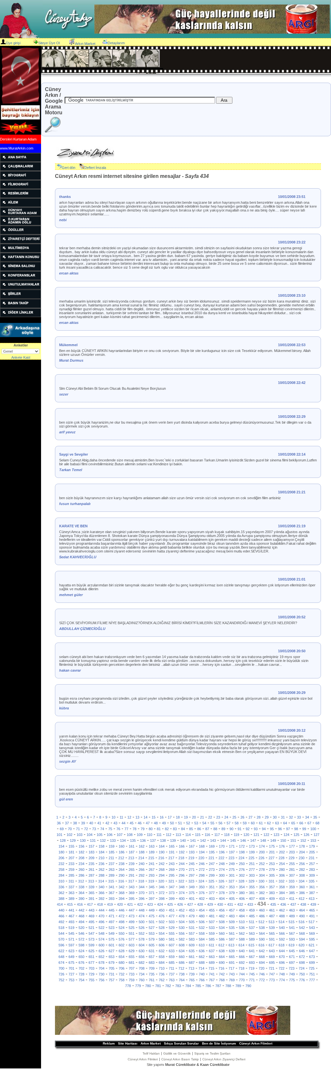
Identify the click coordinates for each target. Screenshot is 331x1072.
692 (242, 962)
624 (81, 951)
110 (149, 835)
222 (221, 858)
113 (178, 835)
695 (272, 962)
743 (232, 974)
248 (222, 864)
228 (281, 858)
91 (239, 829)
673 (312, 957)
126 (306, 835)
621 (312, 945)
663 (212, 957)
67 (309, 823)
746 (262, 974)
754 (81, 980)
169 (212, 846)
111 (159, 835)
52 (188, 823)
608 (182, 945)
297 (192, 875)
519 (71, 928)
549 (111, 933)
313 (91, 881)
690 (222, 962)
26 (242, 817)
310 (61, 881)
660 (182, 957)
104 (89, 835)
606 (162, 945)
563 (252, 933)
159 (111, 846)
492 (61, 922)
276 (242, 869)
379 (232, 893)
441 (71, 910)
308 (302, 875)
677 (91, 962)
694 (262, 962)
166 (182, 846)
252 (262, 864)
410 (282, 899)
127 (316, 835)
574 (101, 939)
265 (131, 869)
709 (152, 968)
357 (272, 887)
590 (262, 939)
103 (79, 835)
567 (292, 933)
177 (292, 846)
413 (312, 899)
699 (312, 962)
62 (269, 823)
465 (312, 910)
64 (285, 823)
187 (131, 852)
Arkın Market (85, 44)
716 (221, 968)
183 (91, 852)
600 (101, 945)
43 (115, 823)
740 (202, 974)
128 (63, 840)
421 (130, 904)
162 (141, 846)
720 (261, 968)
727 (71, 974)
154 (61, 846)
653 (111, 957)
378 (222, 893)
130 (83, 840)
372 (162, 893)
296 (182, 875)
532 (202, 928)
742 (222, 974)
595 (312, 939)
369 (131, 893)
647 (312, 951)
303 (252, 875)
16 (162, 817)
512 (261, 922)
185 (111, 852)
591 (272, 939)
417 (90, 904)
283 (312, 869)
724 (301, 968)
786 (208, 986)
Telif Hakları (151, 1053)
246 (202, 864)
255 (292, 864)
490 (302, 916)
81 (159, 829)
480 (202, 916)
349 (192, 887)
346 (162, 887)
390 (81, 899)
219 (191, 858)
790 (248, 986)
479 (192, 916)
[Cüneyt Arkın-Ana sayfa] (20, 160)
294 (162, 875)
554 (162, 933)
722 (281, 968)
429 (210, 904)
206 (61, 858)
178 (302, 846)
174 (262, 846)
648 (61, 957)
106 (109, 835)
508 (222, 922)
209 (91, 858)
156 (81, 846)
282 (302, 869)
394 (121, 899)
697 (292, 962)
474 (141, 916)
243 (172, 864)
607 (172, 945)
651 (91, 957)
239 (131, 864)
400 (182, 899)
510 (242, 922)
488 (282, 916)
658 (162, 957)
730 (101, 974)
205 (312, 852)
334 (301, 881)
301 (232, 875)
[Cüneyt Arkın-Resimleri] (20, 197)
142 (203, 840)
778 (128, 986)
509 (232, 922)
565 (272, 933)
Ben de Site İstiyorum (219, 1043)
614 (241, 945)
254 (282, 864)
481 (212, 916)
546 (81, 933)
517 (312, 922)
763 (172, 980)
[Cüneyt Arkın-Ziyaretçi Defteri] (20, 242)
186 (121, 852)
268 (162, 869)
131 (93, 840)
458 (242, 910)
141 (193, 840)
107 (120, 835)
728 (81, 974)
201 (272, 852)
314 (101, 881)
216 (161, 858)
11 (121, 817)
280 (282, 869)
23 (218, 817)
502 (162, 922)
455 (212, 910)
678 (101, 962)
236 (101, 864)
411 (291, 899)
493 (71, 922)
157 (91, 846)
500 (141, 922)
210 (101, 858)
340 (101, 887)
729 (91, 974)
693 (252, 962)
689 (212, 962)
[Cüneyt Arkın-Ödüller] (20, 233)
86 (199, 829)
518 (61, 928)
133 (113, 840)
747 (272, 974)
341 (111, 887)
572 (81, 939)
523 (111, 928)
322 (181, 881)
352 (222, 887)
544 (61, 933)
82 (167, 829)
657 (152, 957)
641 (252, 951)
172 (242, 846)
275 (232, 869)
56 (220, 823)
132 (103, 840)
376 (202, 893)
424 (160, 904)
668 (262, 957)
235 (91, 864)
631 (152, 951)
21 (202, 817)
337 (71, 887)
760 (141, 980)
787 (218, 986)
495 (91, 922)
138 (163, 840)
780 (148, 986)
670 (282, 957)
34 (307, 817)
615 (251, 945)
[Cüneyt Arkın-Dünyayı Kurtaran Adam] (20, 215)
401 (192, 899)
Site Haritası (127, 1043)
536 (242, 928)
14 (145, 817)
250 (242, 864)
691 (232, 962)
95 (272, 829)
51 (180, 823)
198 (242, 852)
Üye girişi (13, 43)
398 (162, 899)
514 (281, 922)
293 (152, 875)
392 (101, 899)
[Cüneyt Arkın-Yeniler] (19, 133)
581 (172, 939)
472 (121, 916)
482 (222, 916)
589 (252, 939)
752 (61, 980)
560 (222, 933)
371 (152, 893)
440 (61, 910)
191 (172, 852)
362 (61, 893)
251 (252, 864)
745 (252, 974)
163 (152, 846)
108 (130, 835)
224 (241, 858)
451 (172, 910)
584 (202, 939)
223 (231, 858)
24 (226, 817)
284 (61, 875)
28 (259, 817)
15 (153, 817)
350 (202, 887)
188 (141, 852)
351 (212, 887)
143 (213, 840)
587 (232, 939)
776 (302, 980)
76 (118, 829)
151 (293, 840)
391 (91, 899)
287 (91, 875)
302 (242, 875)
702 (81, 968)
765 (192, 980)
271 (192, 869)
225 (251, 858)
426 (180, 904)
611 (211, 945)
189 (152, 852)
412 (301, 899)
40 (91, 823)
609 (192, 945)
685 (172, 962)
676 (81, 962)
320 (161, 881)
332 (281, 881)
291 (131, 875)
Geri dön (68, 168)
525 (131, 928)
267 (152, 869)
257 (312, 864)
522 (101, 928)
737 (172, 974)
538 (262, 928)
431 (230, 904)
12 (129, 817)
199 (252, 852)
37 (67, 823)
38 (75, 823)
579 (152, 939)
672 (302, 957)
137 (153, 840)
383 (272, 893)
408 (262, 899)
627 (111, 951)
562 (242, 933)
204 (302, 852)
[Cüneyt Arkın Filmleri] (20, 188)
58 (237, 823)
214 (141, 858)
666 (242, 957)
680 (121, 962)
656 (141, 957)
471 (111, 916)
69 (62, 829)
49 (164, 823)
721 (271, 968)
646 (302, 951)
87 (207, 829)
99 (304, 829)
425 (170, 904)
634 (182, 951)
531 (192, 928)
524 (121, 928)
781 (158, 986)
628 (121, 951)
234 (81, 864)
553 (152, 933)
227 (271, 858)
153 (313, 840)
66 (301, 823)
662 (202, 957)
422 (140, 904)
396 (141, 899)
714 (201, 968)
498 (121, 922)
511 (251, 922)
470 (101, 916)
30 (275, 817)
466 (61, 916)
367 (111, 893)
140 (183, 840)
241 (152, 864)
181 (71, 852)
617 (271, 945)
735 (152, 974)
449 (152, 910)
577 (131, 939)
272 (202, 869)
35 (315, 817)
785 (198, 986)
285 (71, 875)
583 (192, 939)
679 (111, 962)
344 (141, 887)
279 (272, 869)
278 (262, 869)
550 (121, 933)
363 (71, 893)
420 (120, 904)
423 (150, 904)
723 (291, 968)
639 (232, 951)
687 (192, 962)
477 (172, 916)
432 (240, 904)
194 (202, 852)
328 (241, 881)
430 (220, 904)
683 (152, 962)
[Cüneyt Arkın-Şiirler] (20, 297)
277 (252, 869)
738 (182, 974)
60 (253, 823)
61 (261, 823)
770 (242, 980)
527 (152, 928)
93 (256, 829)
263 (111, 869)
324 (201, 881)
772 (262, 980)
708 (141, 968)
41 (99, 823)
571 (71, 939)
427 (190, 904)
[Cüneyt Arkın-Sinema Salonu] (20, 270)
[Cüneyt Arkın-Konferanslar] (20, 279)
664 (222, 957)
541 (292, 928)
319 (151, 881)
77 (126, 829)
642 (262, 951)
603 (131, 945)
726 (61, 974)
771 (252, 980)
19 (186, 817)
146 (243, 840)
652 (101, 957)
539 (272, 928)
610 (202, 945)
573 (91, 939)
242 (162, 864)
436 (283, 904)
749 (292, 974)
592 (282, 939)
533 (212, 928)
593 (292, 939)
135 (133, 840)
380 (242, 893)
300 (222, 875)
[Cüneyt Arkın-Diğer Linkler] (20, 316)
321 (171, 881)
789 (238, 986)
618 (281, 945)
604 (141, 945)
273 (212, 869)
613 (231, 945)
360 (302, 887)
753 (71, 980)
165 (172, 846)
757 (111, 980)
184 (101, 852)
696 (282, 962)
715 (211, 968)
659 (172, 957)
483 (232, 916)
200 (262, 852)
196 (222, 852)
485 (252, 916)
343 (131, 887)
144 (223, 840)
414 (60, 904)
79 (142, 829)
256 (302, 864)
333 (291, 881)
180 (61, 852)
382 (262, 893)
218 (181, 858)
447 (131, 910)
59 (245, 823)
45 (131, 823)
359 (292, 887)
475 (152, 916)
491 (312, 916)
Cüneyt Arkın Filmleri (255, 1043)
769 (232, 980)
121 (256, 835)
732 (121, 974)
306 (282, 875)
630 (141, 951)
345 (152, 887)
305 (272, 875)
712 (181, 968)
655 (131, 957)
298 (202, 875)
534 (222, 928)
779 (138, 986)
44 (123, 823)
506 (202, 922)
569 (312, 933)
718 (241, 968)
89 (223, 829)
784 (188, 986)
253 (272, 864)
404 (222, 899)
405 (232, 899)
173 (252, 846)
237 (111, 864)
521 (91, 928)
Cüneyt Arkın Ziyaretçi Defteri (223, 1059)
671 (292, 957)
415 (70, 904)
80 (151, 829)
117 (217, 835)
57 (228, 823)
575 (111, 939)
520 (81, 928)
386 (302, 893)
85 (191, 829)
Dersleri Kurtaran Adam (18, 139)
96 (280, 829)
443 (91, 910)
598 (81, 945)
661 (192, 957)
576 (121, 939)
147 (253, 840)
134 (123, 840)
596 (61, 945)
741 (212, 974)
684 (162, 962)
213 (131, 858)
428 (200, 904)
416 (80, 904)
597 (71, 945)
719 (251, 968)
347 (172, 887)
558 (202, 933)
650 (81, 957)
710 (162, 968)
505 (192, 922)
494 (81, 922)
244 (182, 864)
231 (312, 858)
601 (111, 945)
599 (91, 945)
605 (152, 945)
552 (141, 933)
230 (301, 858)
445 (111, 910)
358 (282, 887)
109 (140, 835)
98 (296, 829)
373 (172, 893)
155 (71, 846)
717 (231, 968)
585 (212, 939)
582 (182, 939)
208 (81, 858)
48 (156, 823)
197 (232, 852)
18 (178, 817)
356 (262, 887)
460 (262, 910)
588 (242, 939)
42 (107, 823)
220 (201, 858)
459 (252, 910)
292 (141, 875)
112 (168, 835)
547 (91, 933)
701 (71, 968)
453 (192, 910)
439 (313, 904)
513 (271, 922)
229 (291, 858)
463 (292, 910)
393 (111, 899)
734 (141, 974)
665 (232, 957)
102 (69, 835)
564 (262, 933)
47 (148, 823)
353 (232, 887)
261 (91, 869)
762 (162, 980)
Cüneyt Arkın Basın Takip (180, 1059)
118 (227, 835)
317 (131, 881)
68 (317, 823)
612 (221, 945)
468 (81, 916)
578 (141, 939)
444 (101, 910)
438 (303, 904)
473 (131, 916)
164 (162, 846)
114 (188, 835)
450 (162, 910)
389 (71, 899)
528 (162, 928)
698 (302, 962)
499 (131, 922)
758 (121, 980)
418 (100, 904)
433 (250, 904)
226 (261, 858)
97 (288, 829)
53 (196, 823)
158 (101, 846)
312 (81, 881)
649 (71, 957)
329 (251, 881)
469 (91, 916)
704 (101, 968)
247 (212, 864)
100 (313, 829)
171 (232, 846)
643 (272, 951)
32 (291, 817)
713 (191, 968)
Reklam (109, 1043)
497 (111, 922)
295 (172, 875)
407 (252, 899)
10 (113, 817)
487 (272, 916)
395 (131, 899)
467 (71, 916)
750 (302, 974)
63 (277, 823)
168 (202, 846)
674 (61, 962)
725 (312, 968)
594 (302, 939)
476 (162, 916)
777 (312, 980)
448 (141, 910)
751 (312, 974)
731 (111, 974)
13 (137, 817)
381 (252, 893)
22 (210, 817)
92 (248, 829)
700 (61, 968)
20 (194, 817)
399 (172, 899)
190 (162, 852)
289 (111, 875)
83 (175, 829)
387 (312, 893)
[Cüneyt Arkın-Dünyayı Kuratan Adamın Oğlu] (20, 224)
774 (282, 980)
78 (134, 829)
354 (242, 887)
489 (292, 916)
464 (302, 910)
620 (301, 945)
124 (286, 835)
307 (292, 875)
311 (71, 881)
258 (61, 869)
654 (121, 957)
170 (222, 846)
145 (233, 840)
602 (121, 945)
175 (272, 846)
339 (91, 887)
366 (101, 893)
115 (197, 835)
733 (131, 974)
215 (151, 858)
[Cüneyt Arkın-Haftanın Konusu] (20, 260)
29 (267, 817)
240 (141, 864)
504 (182, 922)
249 (232, 864)
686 (182, 962)
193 (192, 852)
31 (283, 817)
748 (282, 974)
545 (71, 933)
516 (301, 922)
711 (171, 968)
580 (162, 939)
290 (121, 875)
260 (81, 869)
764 (182, 980)
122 (266, 835)
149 (273, 840)
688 (202, 962)
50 (172, 823)
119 (236, 835)
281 (292, 869)
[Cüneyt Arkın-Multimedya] (20, 251)
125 (296, 835)
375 (192, 893)
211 (111, 858)
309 (312, 875)
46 (140, 823)
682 (141, 962)
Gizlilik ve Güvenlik (177, 1053)
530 (182, 928)
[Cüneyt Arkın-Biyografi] (20, 178)
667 (252, 957)
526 (141, 928)
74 (102, 829)
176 (282, 846)
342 (121, 887)
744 (242, 974)
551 (131, 933)
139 (173, 840)
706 (121, 968)
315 (111, 881)
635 (192, 951)
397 (152, 899)
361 (312, 887)
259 (71, 869)
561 (232, 933)
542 (302, 928)
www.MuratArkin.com (16, 148)
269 (172, 869)
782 (168, 986)
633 (172, 951)
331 (271, 881)
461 (272, 910)
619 (291, 945)
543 (312, 928)
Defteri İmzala (95, 168)
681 (131, 962)
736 (162, 974)
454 (202, 910)
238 (121, 864)
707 (131, 968)
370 (141, 893)
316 (121, 881)
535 (232, 928)
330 (261, 881)
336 (61, 887)
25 (234, 817)
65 (293, 823)
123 (276, 835)
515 (291, 922)
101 (59, 835)
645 (292, 951)
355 (252, 887)
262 (101, 869)
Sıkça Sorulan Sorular (181, 1043)
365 (91, 893)
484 (242, 916)
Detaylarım (116, 43)
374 (182, 893)
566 (282, 933)
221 (211, 858)
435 (273, 904)
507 (212, 922)
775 (292, 980)
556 (182, 933)
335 (312, 881)
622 (61, 951)
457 (232, 910)
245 (192, 864)
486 (262, 916)
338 (81, 887)
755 (91, 980)
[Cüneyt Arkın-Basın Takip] (20, 307)
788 (228, 986)
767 (212, 980)
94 (264, 829)
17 (170, 817)
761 (152, 980)
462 (282, 910)
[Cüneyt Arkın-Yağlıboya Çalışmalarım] (20, 169)
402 (202, 899)
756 (101, 980)
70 (70, 829)
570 (61, 939)
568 (302, 933)
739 (192, 974)
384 (282, 893)
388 (61, 899)
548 (101, 933)
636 (202, 951)
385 (292, 893)
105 (99, 835)
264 (121, 869)
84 (183, 829)
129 (73, 840)
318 (141, 881)
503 (172, 922)
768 (222, 980)
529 (172, 928)
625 (91, 951)
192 (182, 852)
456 (222, 910)
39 (83, 823)
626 (101, 951)
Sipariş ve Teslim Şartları (212, 1053)
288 (101, 875)
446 (121, 910)
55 (212, 823)
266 (141, 869)
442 (81, 910)
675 (71, 962)
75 (110, 829)
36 (59, 823)
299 (212, 875)
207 (71, 858)
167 (192, 846)
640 (242, 951)
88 (215, 829)
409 (272, 899)
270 (182, 869)
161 (131, 846)
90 (231, 829)
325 (211, 881)
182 (81, 852)
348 (182, 887)
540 (282, 928)
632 (162, 951)
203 (292, 852)
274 (222, 869)
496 (101, 922)
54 (204, 823)
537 (252, 928)
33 (299, 817)
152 (303, 840)
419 (110, 904)
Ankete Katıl (20, 357)
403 (212, 899)
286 (81, 875)
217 (171, 858)
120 (246, 835)
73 (94, 829)
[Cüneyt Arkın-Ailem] (20, 206)
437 (293, 904)
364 (81, 893)
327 (231, 881)
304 (262, 875)
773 (272, 980)
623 (71, 951)
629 (131, 951)
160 (121, 846)
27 (250, 817)
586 (222, 939)
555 (172, 933)
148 (263, 840)
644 (282, 951)
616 (261, 945)
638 (222, 951)
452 (182, 910)
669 (272, 957)
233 (71, 864)
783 (178, 986)
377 (212, 893)
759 (131, 980)
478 (182, 916)
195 (212, 852)
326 (221, 881)
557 (192, 933)
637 (212, 951)
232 (61, 864)
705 (111, 968)
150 (283, 840)
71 (78, 829)
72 (86, 829)
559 (212, 933)
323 (191, 881)
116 (207, 835)
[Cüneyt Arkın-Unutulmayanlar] (20, 288)
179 (312, 846)
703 (91, 968)
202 (282, 852)
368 (121, 893)
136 (143, 840)
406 (242, 899)
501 (152, 922)
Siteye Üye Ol (49, 43)
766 (202, 980)
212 (121, 858)
